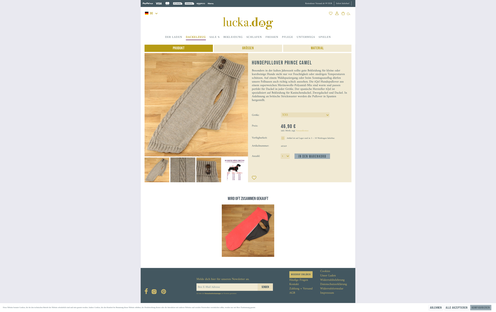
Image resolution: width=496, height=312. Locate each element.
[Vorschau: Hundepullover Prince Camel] (157, 169)
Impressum (327, 293)
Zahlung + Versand (301, 289)
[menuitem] (330, 12)
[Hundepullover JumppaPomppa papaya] (248, 230)
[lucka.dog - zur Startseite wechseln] (248, 23)
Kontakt (294, 284)
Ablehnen (436, 308)
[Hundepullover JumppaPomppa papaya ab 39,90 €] (248, 230)
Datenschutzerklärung (333, 284)
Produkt (179, 48)
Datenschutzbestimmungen (213, 293)
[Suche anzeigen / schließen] (348, 12)
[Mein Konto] (336, 12)
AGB (292, 293)
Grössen (248, 48)
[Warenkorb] (343, 12)
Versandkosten (302, 131)
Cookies (325, 271)
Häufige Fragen (298, 280)
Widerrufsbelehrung (332, 280)
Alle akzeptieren (457, 308)
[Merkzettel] (330, 12)
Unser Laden (328, 276)
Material (317, 48)
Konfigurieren (481, 308)
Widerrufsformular (331, 289)
